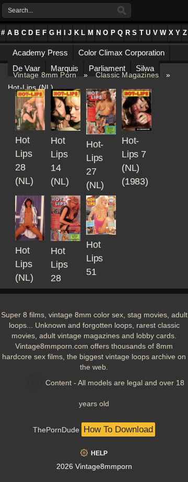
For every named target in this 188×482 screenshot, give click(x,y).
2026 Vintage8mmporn (94, 466)
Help (99, 453)
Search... (20, 10)
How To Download (118, 429)
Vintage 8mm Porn (44, 75)
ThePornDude (56, 430)
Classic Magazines (127, 75)
